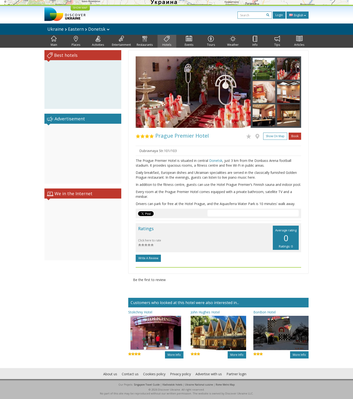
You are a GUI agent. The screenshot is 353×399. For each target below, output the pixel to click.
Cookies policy (154, 374)
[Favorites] (250, 135)
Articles (299, 45)
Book (294, 136)
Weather (233, 45)
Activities (98, 45)
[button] (144, 92)
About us (110, 374)
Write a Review (148, 258)
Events (189, 45)
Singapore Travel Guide (147, 384)
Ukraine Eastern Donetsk (77, 29)
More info (174, 355)
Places (76, 45)
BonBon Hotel (264, 312)
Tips (277, 45)
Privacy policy (180, 374)
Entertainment (121, 45)
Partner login (236, 374)
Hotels (166, 45)
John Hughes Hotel (205, 312)
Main (54, 45)
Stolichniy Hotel (140, 312)
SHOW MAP (80, 7)
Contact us (130, 374)
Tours (211, 45)
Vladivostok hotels (172, 384)
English (298, 15)
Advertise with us (208, 374)
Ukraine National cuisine (199, 384)
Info (255, 45)
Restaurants (145, 45)
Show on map (275, 136)
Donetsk (215, 160)
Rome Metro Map (225, 384)
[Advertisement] (83, 154)
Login (279, 15)
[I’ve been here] (258, 135)
